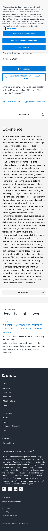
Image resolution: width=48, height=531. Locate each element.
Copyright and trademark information (11, 501)
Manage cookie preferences (24, 33)
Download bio (13, 101)
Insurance (6, 422)
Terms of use (5, 505)
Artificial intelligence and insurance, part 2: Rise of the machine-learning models (22, 328)
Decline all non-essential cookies (24, 41)
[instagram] (21, 489)
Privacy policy (6, 508)
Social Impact (7, 392)
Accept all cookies (23, 48)
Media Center (7, 397)
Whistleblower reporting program (10, 515)
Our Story (6, 388)
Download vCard (37, 101)
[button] (4, 489)
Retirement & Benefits (11, 426)
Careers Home (8, 443)
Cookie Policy (11, 29)
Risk (4, 430)
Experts (5, 405)
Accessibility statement (8, 512)
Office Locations (8, 401)
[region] (24, 26)
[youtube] (15, 489)
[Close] (45, 3)
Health (5, 418)
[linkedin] (10, 489)
